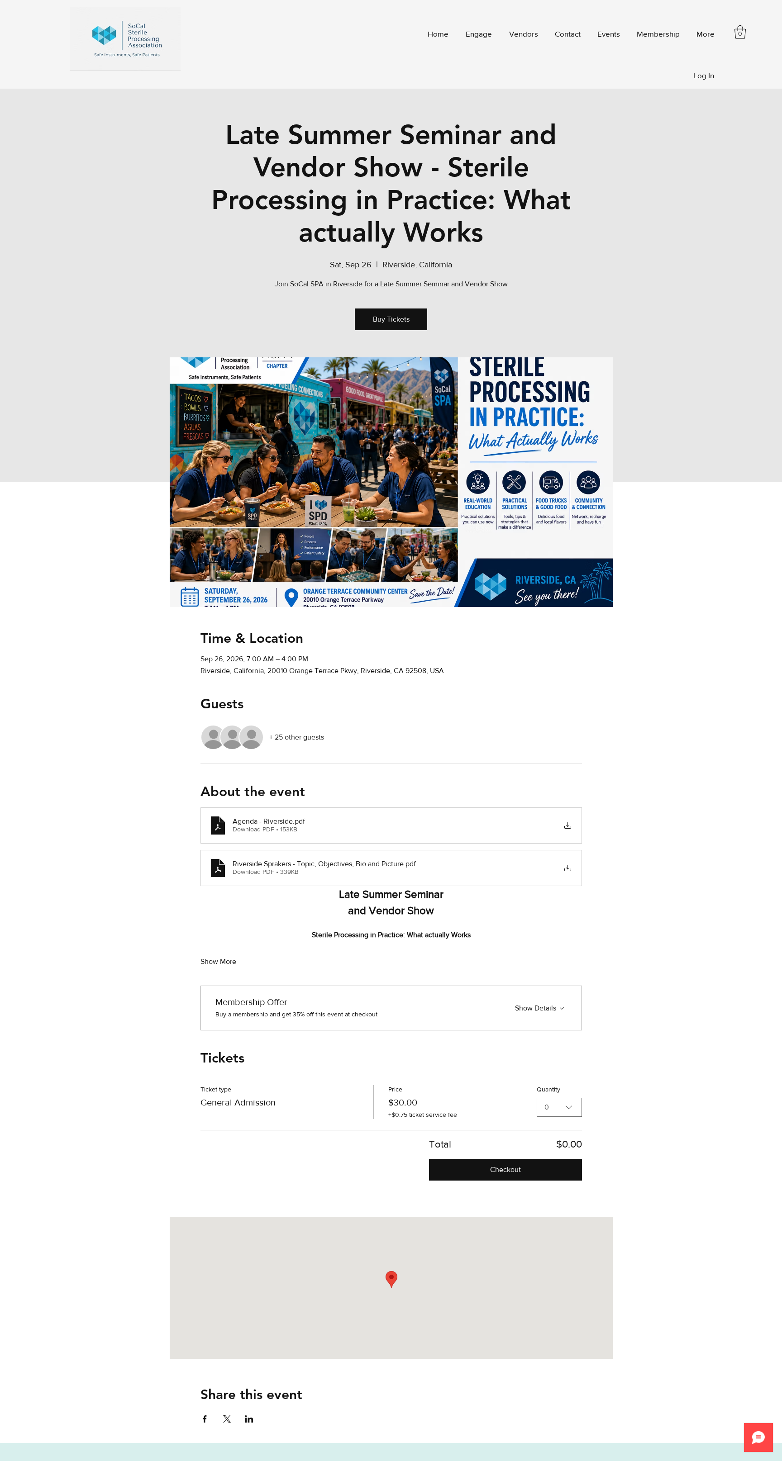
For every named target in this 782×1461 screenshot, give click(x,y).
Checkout (505, 1169)
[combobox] (559, 1107)
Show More (218, 961)
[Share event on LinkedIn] (249, 1419)
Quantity (548, 1089)
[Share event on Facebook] (204, 1419)
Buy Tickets (391, 319)
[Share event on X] (227, 1419)
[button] (657, 34)
